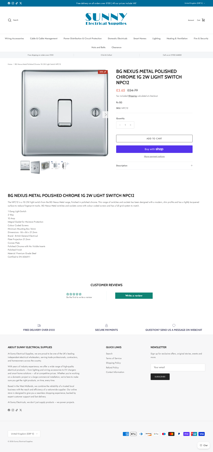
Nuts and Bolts (98, 47)
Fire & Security (201, 38)
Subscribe (160, 376)
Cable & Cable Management (43, 38)
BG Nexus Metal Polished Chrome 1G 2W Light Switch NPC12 (38, 64)
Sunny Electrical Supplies (23, 441)
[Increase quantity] (131, 125)
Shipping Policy (113, 362)
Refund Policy (112, 367)
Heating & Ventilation (177, 38)
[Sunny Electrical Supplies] (106, 20)
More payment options (154, 156)
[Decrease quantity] (119, 125)
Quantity (120, 118)
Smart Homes (139, 38)
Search (109, 353)
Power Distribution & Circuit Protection (83, 38)
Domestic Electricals (117, 38)
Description (121, 165)
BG (120, 102)
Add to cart (154, 138)
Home (10, 64)
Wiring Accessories (14, 38)
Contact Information (115, 372)
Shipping (132, 95)
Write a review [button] (133, 295)
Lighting (156, 38)
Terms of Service (113, 358)
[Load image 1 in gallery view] (64, 113)
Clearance (116, 47)
